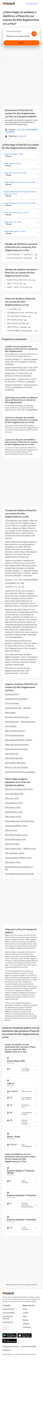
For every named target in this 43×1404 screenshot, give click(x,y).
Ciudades (26, 1323)
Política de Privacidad (28, 1346)
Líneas (25, 1309)
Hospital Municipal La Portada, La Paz (19, 821)
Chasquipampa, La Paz (14, 803)
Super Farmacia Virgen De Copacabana (20, 772)
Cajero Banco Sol (11, 754)
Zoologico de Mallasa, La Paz (16, 826)
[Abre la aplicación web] (9, 1341)
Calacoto (26, 708)
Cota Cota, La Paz (12, 798)
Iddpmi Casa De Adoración (15, 731)
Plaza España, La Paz (13, 849)
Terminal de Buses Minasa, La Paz (18, 858)
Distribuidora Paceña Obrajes (16, 749)
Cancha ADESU (10, 726)
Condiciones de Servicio (10, 1346)
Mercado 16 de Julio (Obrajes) (16, 767)
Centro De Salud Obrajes (14, 735)
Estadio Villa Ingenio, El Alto (15, 839)
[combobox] (21, 32)
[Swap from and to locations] (34, 33)
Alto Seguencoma (12, 722)
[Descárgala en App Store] (24, 1335)
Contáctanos (6, 1350)
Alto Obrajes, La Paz (12, 807)
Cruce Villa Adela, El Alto (14, 794)
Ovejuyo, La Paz (11, 830)
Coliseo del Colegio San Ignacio (17, 744)
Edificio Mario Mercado (14, 758)
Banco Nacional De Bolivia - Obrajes (18, 740)
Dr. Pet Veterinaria (12, 703)
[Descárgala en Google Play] (9, 1335)
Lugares (25, 1312)
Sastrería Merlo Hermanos (15, 763)
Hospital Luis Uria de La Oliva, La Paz (19, 789)
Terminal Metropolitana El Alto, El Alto (19, 874)
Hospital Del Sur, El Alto (14, 812)
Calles (25, 1316)
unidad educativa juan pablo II (16, 699)
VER (36, 254)
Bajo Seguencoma (28, 722)
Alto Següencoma (12, 694)
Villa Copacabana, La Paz (14, 853)
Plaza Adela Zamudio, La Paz (16, 835)
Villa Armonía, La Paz (13, 817)
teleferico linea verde (13, 708)
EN (5, 1327)
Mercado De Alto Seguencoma (17, 717)
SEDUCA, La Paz (29, 849)
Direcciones (27, 1327)
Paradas (25, 1320)
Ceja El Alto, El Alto (12, 844)
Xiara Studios (10, 712)
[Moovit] (9, 3)
